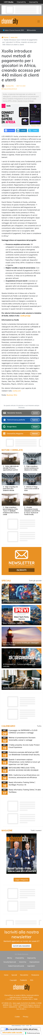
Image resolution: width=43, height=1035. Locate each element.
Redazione (35, 975)
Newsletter (32, 30)
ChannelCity (21, 2)
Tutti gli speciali (35, 581)
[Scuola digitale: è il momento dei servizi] (21, 680)
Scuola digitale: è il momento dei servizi (17, 688)
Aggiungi (35, 420)
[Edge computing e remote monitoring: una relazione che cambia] (32, 459)
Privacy (25, 1017)
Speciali (14, 975)
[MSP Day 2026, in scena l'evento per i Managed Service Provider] (21, 637)
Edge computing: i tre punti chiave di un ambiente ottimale (10, 488)
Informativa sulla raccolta (12, 1032)
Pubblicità (23, 980)
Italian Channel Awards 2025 (14, 30)
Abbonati (35, 433)
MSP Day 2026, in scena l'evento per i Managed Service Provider (20, 644)
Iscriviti (35, 413)
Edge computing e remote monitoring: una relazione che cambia (31, 468)
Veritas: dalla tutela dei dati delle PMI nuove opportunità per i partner (10, 468)
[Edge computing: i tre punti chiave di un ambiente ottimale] (11, 479)
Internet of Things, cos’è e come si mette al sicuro (31, 488)
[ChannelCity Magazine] (21, 853)
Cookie (17, 1017)
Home (5, 37)
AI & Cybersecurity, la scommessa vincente (18, 601)
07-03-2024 (21, 86)
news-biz (14, 37)
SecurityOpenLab (10, 962)
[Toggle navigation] (38, 21)
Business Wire (10, 86)
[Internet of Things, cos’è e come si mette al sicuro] (32, 479)
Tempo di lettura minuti (10, 89)
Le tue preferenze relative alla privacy (22, 1029)
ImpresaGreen (35, 962)
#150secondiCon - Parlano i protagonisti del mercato (19, 665)
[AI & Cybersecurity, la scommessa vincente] (21, 594)
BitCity (9, 958)
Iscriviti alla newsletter (21, 946)
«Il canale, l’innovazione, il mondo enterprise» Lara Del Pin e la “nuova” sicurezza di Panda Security (32, 510)
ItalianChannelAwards (16, 966)
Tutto (39, 726)
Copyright (13, 980)
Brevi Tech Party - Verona (12, 623)
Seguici (35, 426)
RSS (31, 980)
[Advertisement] (22, 921)
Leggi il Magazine (21, 880)
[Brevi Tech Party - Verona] (21, 615)
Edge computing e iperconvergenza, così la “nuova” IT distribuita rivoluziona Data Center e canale (11, 510)
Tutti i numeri (36, 830)
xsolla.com (17, 391)
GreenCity (22, 962)
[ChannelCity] (10, 21)
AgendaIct (31, 966)
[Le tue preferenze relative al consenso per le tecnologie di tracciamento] (32, 1033)
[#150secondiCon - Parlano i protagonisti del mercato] (21, 658)
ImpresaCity (33, 2)
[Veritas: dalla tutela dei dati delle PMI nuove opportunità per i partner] (11, 459)
